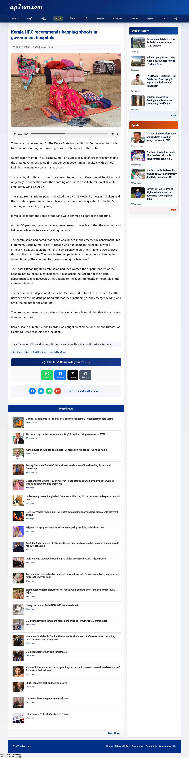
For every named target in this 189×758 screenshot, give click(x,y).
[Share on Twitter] (41, 391)
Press (134, 18)
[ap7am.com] (26, 7)
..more (173, 115)
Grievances (165, 746)
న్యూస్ (29, 18)
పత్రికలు (150, 18)
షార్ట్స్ (43, 18)
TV (164, 18)
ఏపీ (86, 18)
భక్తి (175, 18)
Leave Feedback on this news (83, 391)
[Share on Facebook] (32, 391)
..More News (113, 733)
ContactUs (151, 746)
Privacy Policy (122, 746)
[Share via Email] (57, 391)
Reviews (117, 18)
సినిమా (72, 18)
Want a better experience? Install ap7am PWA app (11, 755)
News (58, 18)
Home (15, 18)
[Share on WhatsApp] (49, 391)
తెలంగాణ (100, 18)
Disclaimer (137, 746)
